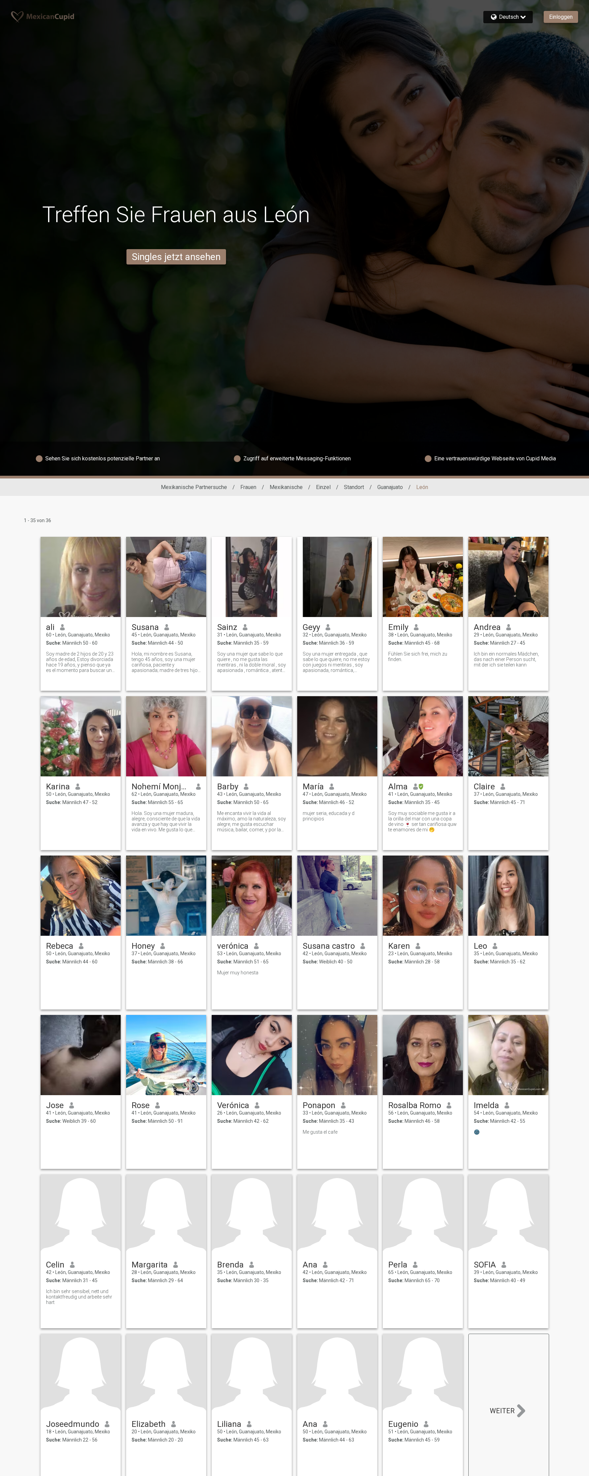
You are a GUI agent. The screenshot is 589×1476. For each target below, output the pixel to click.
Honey (143, 946)
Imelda (486, 1105)
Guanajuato (390, 487)
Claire (484, 786)
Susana (145, 627)
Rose (141, 1105)
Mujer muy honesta (237, 972)
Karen (399, 946)
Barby (227, 786)
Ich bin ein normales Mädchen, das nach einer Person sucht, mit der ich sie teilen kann (506, 659)
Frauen (248, 487)
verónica (232, 946)
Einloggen (561, 17)
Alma (398, 786)
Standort (354, 487)
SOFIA (485, 1265)
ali (50, 627)
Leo (480, 946)
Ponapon (319, 1105)
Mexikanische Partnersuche (194, 487)
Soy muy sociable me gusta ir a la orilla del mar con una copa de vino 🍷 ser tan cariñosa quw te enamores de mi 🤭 (422, 821)
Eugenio (403, 1424)
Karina (58, 786)
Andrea (487, 627)
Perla (397, 1265)
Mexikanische (286, 487)
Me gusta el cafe (320, 1132)
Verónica (233, 1105)
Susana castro (329, 946)
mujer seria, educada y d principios (328, 816)
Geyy (311, 627)
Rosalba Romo (414, 1105)
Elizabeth (149, 1424)
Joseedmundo (72, 1424)
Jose (55, 1105)
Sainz (227, 627)
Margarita (150, 1265)
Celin (55, 1265)
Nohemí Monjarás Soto (161, 786)
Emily (398, 627)
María (313, 786)
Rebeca (59, 946)
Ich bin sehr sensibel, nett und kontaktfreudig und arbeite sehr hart (79, 1297)
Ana (310, 1265)
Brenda (230, 1265)
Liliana (229, 1424)
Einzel (323, 487)
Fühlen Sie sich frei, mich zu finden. (417, 656)
